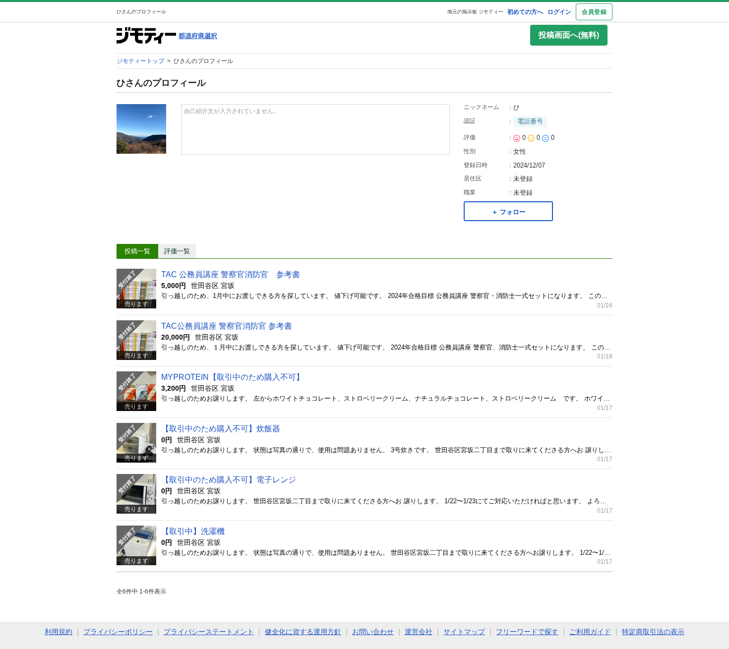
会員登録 (594, 11)
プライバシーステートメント (209, 632)
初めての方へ (525, 11)
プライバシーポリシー (118, 632)
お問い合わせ (373, 632)
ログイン (559, 11)
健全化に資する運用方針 (303, 632)
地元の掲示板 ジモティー (475, 11)
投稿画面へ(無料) (569, 35)
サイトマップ (464, 632)
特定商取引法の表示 (653, 632)
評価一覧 (177, 251)
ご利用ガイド (590, 632)
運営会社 (418, 632)
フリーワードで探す (527, 632)
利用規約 (58, 632)
